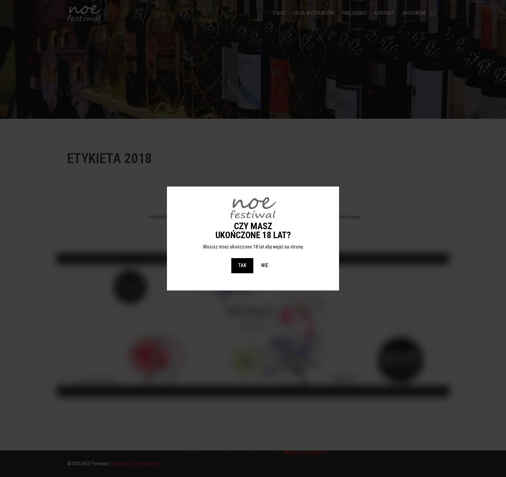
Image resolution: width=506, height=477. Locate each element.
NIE (264, 265)
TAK (242, 265)
